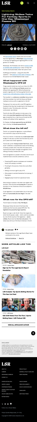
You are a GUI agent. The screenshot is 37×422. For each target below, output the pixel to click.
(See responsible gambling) (14, 354)
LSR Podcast (10, 313)
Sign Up (21, 3)
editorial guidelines (11, 238)
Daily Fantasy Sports (8, 11)
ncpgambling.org (19, 351)
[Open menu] (34, 3)
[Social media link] (11, 48)
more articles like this (16, 244)
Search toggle (28, 3)
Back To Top (33, 333)
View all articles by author (18, 325)
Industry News (11, 265)
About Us (21, 238)
